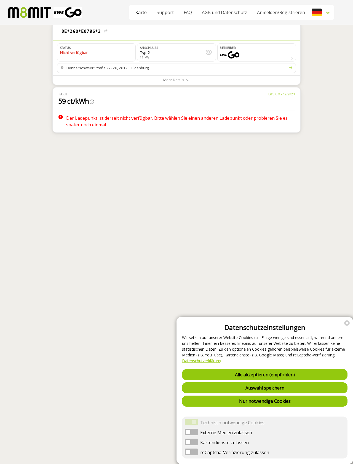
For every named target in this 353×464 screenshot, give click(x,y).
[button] (321, 12)
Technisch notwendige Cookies (232, 423)
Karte (141, 12)
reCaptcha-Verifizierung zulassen (234, 452)
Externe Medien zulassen (226, 433)
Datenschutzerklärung (201, 360)
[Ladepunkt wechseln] (106, 31)
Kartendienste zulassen (224, 442)
